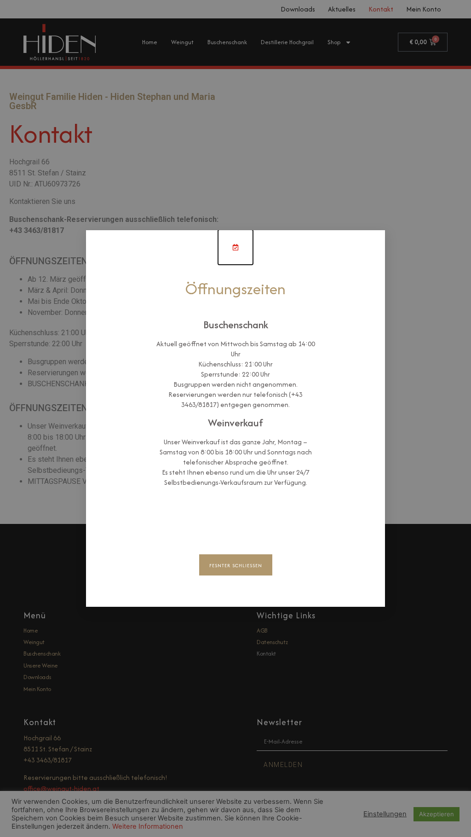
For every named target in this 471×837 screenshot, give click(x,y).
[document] (235, 418)
